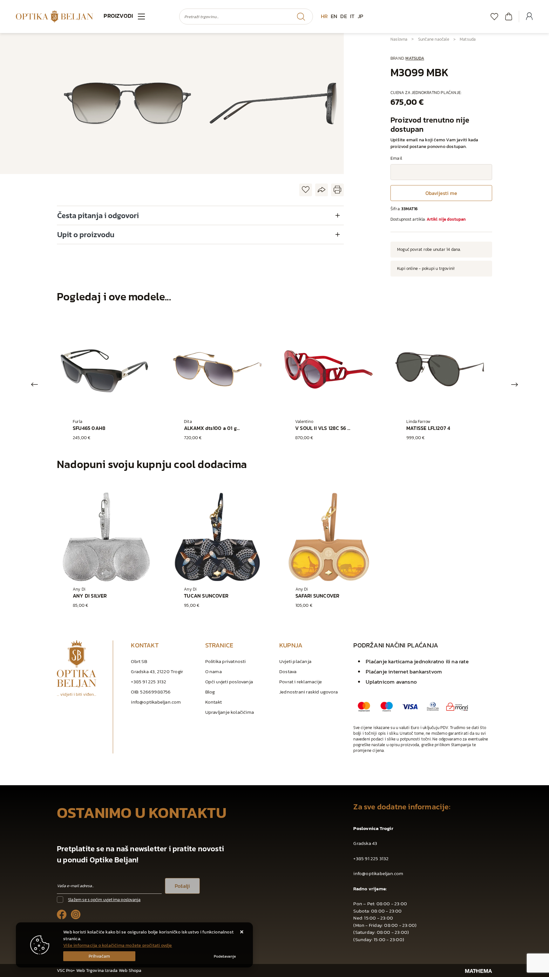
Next (514, 384)
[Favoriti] (494, 16)
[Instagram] (76, 914)
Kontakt (213, 702)
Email (396, 158)
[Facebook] (62, 914)
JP (360, 16)
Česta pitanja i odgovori (98, 215)
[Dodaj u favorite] (305, 190)
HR (324, 16)
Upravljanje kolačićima (229, 712)
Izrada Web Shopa (123, 970)
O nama (213, 671)
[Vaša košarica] (508, 16)
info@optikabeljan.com (156, 702)
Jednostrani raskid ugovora (308, 691)
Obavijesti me (441, 193)
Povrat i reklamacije (300, 681)
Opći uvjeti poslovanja (229, 681)
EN (334, 16)
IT (352, 16)
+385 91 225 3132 (148, 681)
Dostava (287, 671)
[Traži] (301, 16)
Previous (35, 384)
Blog (210, 691)
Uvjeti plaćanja (295, 661)
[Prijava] (529, 16)
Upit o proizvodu (85, 234)
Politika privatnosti (225, 661)
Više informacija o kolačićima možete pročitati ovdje (117, 945)
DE (343, 16)
